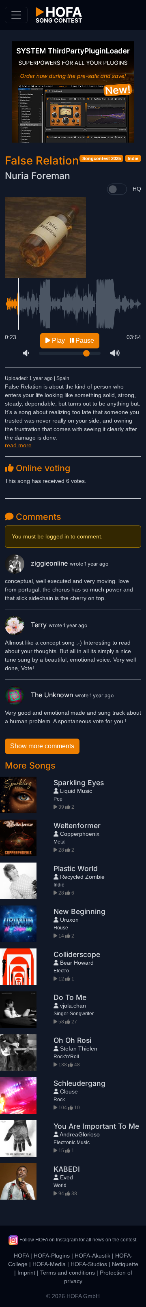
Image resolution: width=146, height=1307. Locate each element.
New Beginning (79, 911)
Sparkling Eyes (79, 782)
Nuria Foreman (37, 176)
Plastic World (76, 868)
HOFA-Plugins (52, 1255)
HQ (137, 189)
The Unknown (53, 695)
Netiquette (125, 1264)
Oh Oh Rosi (72, 1040)
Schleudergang (79, 1083)
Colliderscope (77, 954)
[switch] (117, 189)
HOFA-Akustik (92, 1255)
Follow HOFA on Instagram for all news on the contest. (77, 1240)
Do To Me (70, 997)
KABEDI (67, 1169)
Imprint (26, 1272)
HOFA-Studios (89, 1264)
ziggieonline (50, 563)
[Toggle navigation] (16, 15)
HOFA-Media (49, 1264)
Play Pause (72, 340)
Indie (133, 158)
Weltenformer (77, 825)
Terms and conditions (67, 1272)
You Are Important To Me (96, 1126)
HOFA (21, 1255)
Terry (40, 625)
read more (18, 445)
